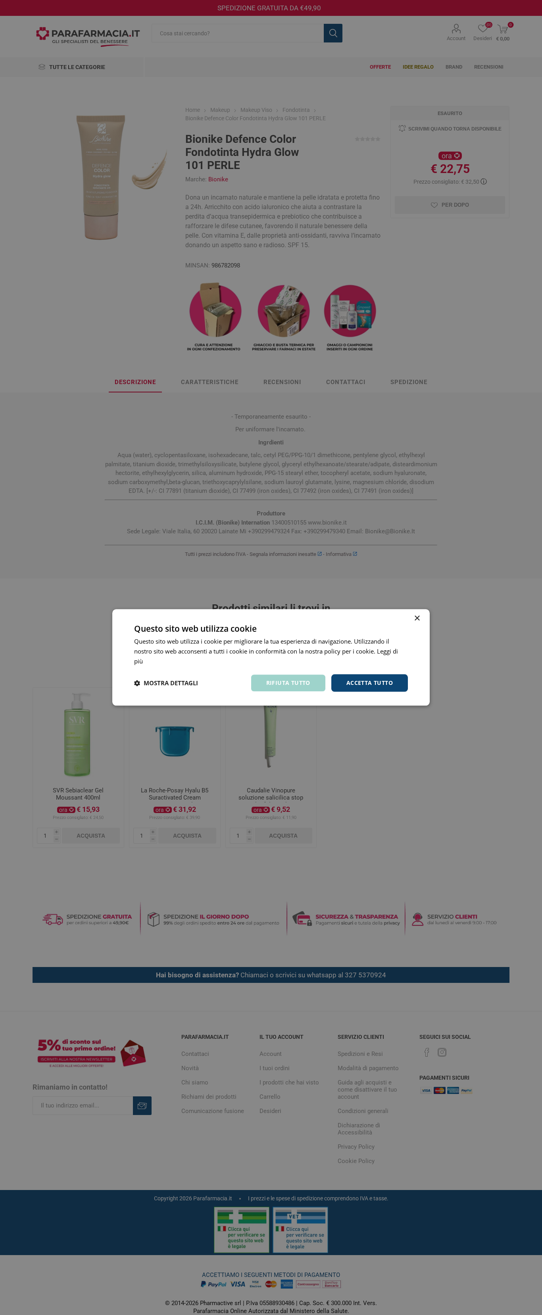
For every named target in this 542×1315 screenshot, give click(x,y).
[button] (166, 683)
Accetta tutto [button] (369, 682)
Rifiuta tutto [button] (288, 682)
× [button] (417, 618)
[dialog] (271, 657)
